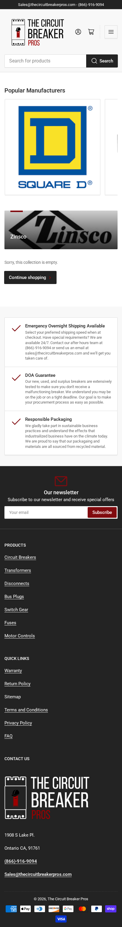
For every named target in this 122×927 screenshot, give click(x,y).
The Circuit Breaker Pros (68, 899)
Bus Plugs (14, 596)
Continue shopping (27, 277)
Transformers (17, 570)
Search (106, 61)
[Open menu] (111, 31)
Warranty (13, 670)
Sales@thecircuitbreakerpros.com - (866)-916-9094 (61, 4)
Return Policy (17, 683)
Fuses (10, 622)
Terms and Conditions (26, 710)
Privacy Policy (18, 723)
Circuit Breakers (20, 557)
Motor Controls (19, 636)
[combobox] (61, 61)
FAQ (8, 736)
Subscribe (102, 512)
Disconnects (16, 583)
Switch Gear (16, 609)
